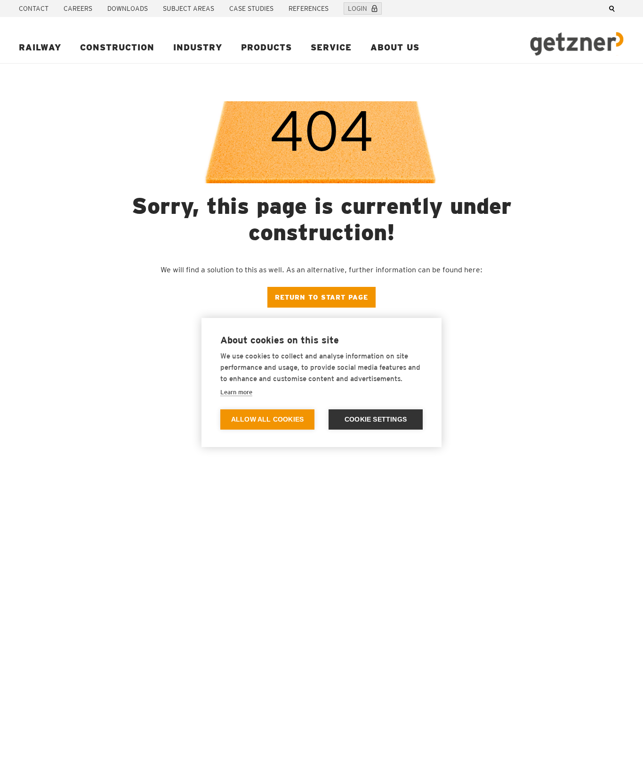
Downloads (127, 8)
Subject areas (188, 8)
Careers (78, 8)
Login (357, 8)
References (309, 8)
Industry (197, 47)
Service (331, 47)
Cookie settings (376, 419)
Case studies (251, 8)
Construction (117, 47)
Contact (33, 8)
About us (394, 47)
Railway (40, 47)
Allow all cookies (267, 419)
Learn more (236, 392)
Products (266, 47)
